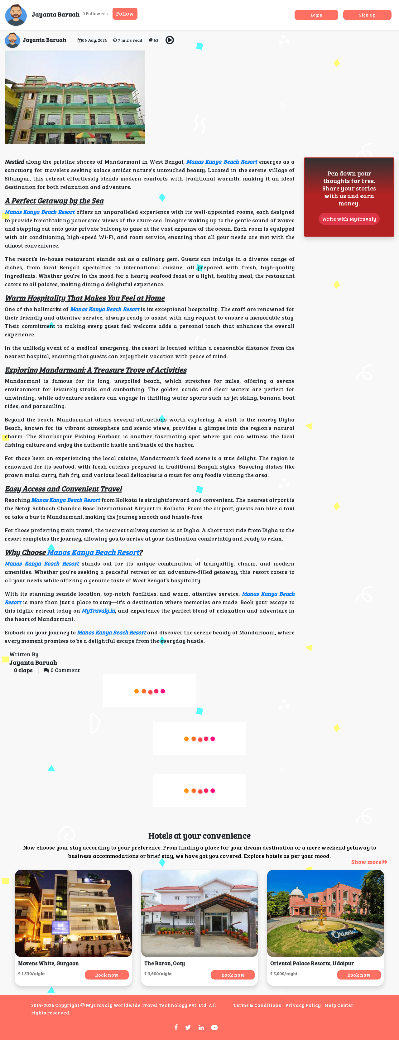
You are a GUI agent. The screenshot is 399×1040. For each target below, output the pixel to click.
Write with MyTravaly (349, 218)
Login (316, 15)
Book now (106, 974)
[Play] (169, 40)
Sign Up (367, 15)
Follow (125, 13)
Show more (366, 861)
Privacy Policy (303, 1005)
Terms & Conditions (257, 1005)
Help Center (339, 1005)
